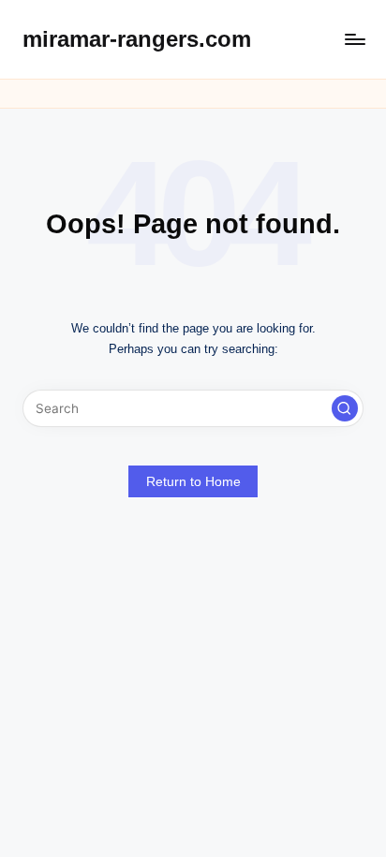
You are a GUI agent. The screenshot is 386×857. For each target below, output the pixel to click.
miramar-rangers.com (136, 39)
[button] (345, 408)
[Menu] (354, 39)
